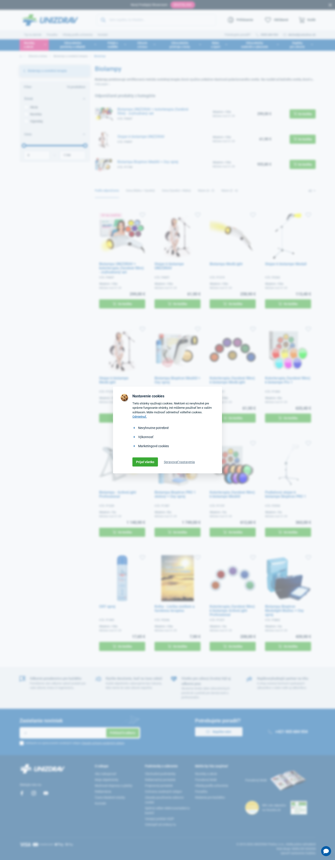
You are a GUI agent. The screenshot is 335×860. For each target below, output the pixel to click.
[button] (326, 851)
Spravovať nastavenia (179, 462)
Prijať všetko (145, 462)
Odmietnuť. (139, 416)
